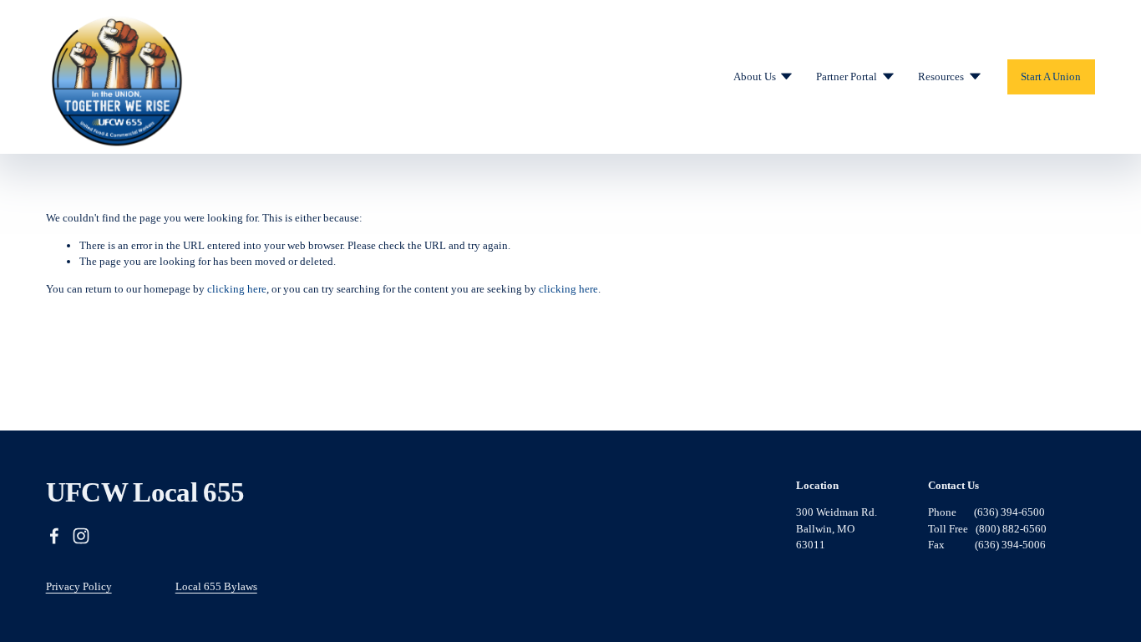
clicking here (236, 289)
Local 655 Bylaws (216, 586)
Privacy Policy (79, 586)
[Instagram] (81, 535)
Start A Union (1051, 76)
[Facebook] (54, 535)
